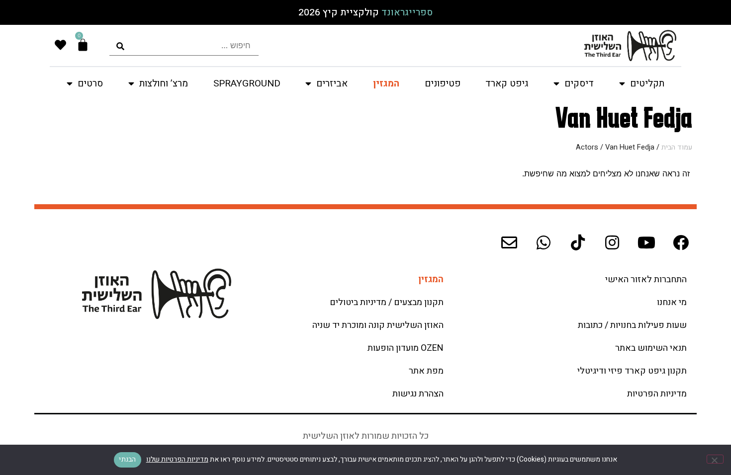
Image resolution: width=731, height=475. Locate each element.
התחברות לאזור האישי (646, 279)
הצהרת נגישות (418, 393)
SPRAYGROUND (246, 83)
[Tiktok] (578, 242)
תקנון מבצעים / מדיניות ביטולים (387, 302)
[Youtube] (646, 242)
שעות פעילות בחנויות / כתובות (632, 325)
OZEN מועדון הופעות (405, 348)
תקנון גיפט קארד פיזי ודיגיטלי (632, 371)
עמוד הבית (676, 147)
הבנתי (127, 459)
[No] (715, 459)
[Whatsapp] (543, 242)
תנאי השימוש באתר (651, 348)
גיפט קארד (506, 83)
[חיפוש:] (184, 45)
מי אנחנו (672, 302)
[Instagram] (612, 242)
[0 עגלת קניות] (83, 45)
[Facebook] (681, 242)
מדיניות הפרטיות (657, 393)
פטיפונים (442, 83)
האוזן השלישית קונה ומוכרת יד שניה (378, 325)
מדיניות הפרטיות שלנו (177, 459)
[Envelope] (509, 242)
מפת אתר (426, 371)
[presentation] (184, 45)
